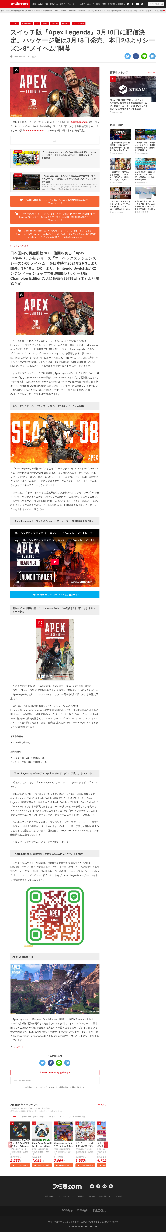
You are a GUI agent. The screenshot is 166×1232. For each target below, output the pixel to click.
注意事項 (91, 1196)
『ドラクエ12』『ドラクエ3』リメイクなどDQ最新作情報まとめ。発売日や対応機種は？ (145, 146)
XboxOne (72, 10)
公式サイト (18, 1046)
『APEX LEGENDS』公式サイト (54, 1072)
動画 (98, 4)
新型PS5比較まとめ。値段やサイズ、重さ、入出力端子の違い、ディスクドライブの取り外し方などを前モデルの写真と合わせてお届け (145, 205)
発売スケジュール (67, 4)
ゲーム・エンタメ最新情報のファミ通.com (16, 10)
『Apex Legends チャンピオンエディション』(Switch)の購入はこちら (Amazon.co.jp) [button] (57, 201)
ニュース (90, 4)
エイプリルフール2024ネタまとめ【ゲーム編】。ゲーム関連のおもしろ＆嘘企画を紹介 (145, 176)
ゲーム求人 (80, 4)
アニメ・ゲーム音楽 (77, 1116)
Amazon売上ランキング (24, 1104)
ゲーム (15, 1116)
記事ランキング (119, 72)
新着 (34, 4)
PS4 (56, 10)
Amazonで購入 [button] (21, 1165)
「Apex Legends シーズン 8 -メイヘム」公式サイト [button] (54, 594)
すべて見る (102, 1105)
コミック (51, 1116)
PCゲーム (54, 4)
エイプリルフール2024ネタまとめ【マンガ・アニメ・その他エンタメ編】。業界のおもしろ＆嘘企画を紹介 (120, 205)
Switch (40, 4)
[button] (106, 1145)
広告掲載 (119, 1196)
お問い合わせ (49, 1196)
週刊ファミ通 (123, 4)
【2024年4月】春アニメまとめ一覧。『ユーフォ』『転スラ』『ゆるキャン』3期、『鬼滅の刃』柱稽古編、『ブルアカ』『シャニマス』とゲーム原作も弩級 (120, 176)
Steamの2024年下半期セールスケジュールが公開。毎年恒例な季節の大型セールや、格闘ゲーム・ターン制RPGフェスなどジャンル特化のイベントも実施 (129, 104)
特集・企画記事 (108, 4)
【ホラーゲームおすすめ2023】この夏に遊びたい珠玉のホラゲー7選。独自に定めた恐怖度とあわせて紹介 (120, 146)
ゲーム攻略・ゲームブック (33, 1116)
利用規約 (81, 1196)
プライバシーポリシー (66, 1196)
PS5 (46, 4)
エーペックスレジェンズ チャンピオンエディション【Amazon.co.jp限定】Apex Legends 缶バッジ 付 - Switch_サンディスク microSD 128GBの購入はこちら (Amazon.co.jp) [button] (57, 217)
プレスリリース (93, 10)
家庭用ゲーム (47, 10)
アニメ (62, 1116)
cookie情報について (106, 1196)
